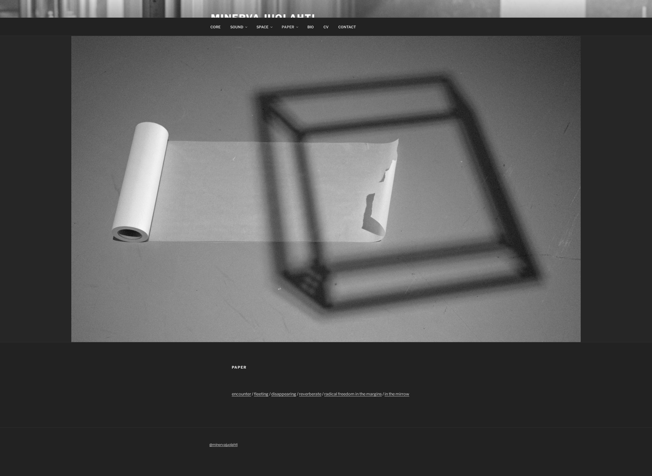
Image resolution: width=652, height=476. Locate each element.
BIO (310, 27)
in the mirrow (397, 394)
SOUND (236, 27)
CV (326, 27)
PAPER (288, 27)
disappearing (283, 394)
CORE (215, 27)
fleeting (261, 394)
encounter (241, 394)
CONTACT (347, 27)
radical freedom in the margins (353, 394)
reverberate (310, 394)
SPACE (262, 27)
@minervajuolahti (223, 444)
